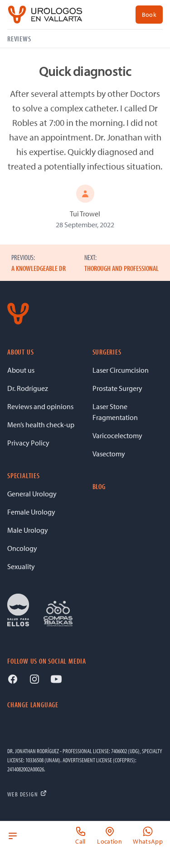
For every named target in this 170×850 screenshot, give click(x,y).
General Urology (32, 493)
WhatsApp (148, 841)
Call (80, 841)
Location (109, 841)
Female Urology (31, 511)
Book (149, 14)
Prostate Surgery (117, 388)
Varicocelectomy (117, 435)
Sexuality (21, 566)
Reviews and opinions (40, 406)
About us (20, 370)
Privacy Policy (28, 442)
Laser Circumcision (120, 370)
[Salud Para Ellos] (18, 610)
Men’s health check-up (40, 424)
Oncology (22, 548)
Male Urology (27, 530)
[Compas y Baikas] (58, 613)
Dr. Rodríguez (27, 388)
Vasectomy (108, 453)
